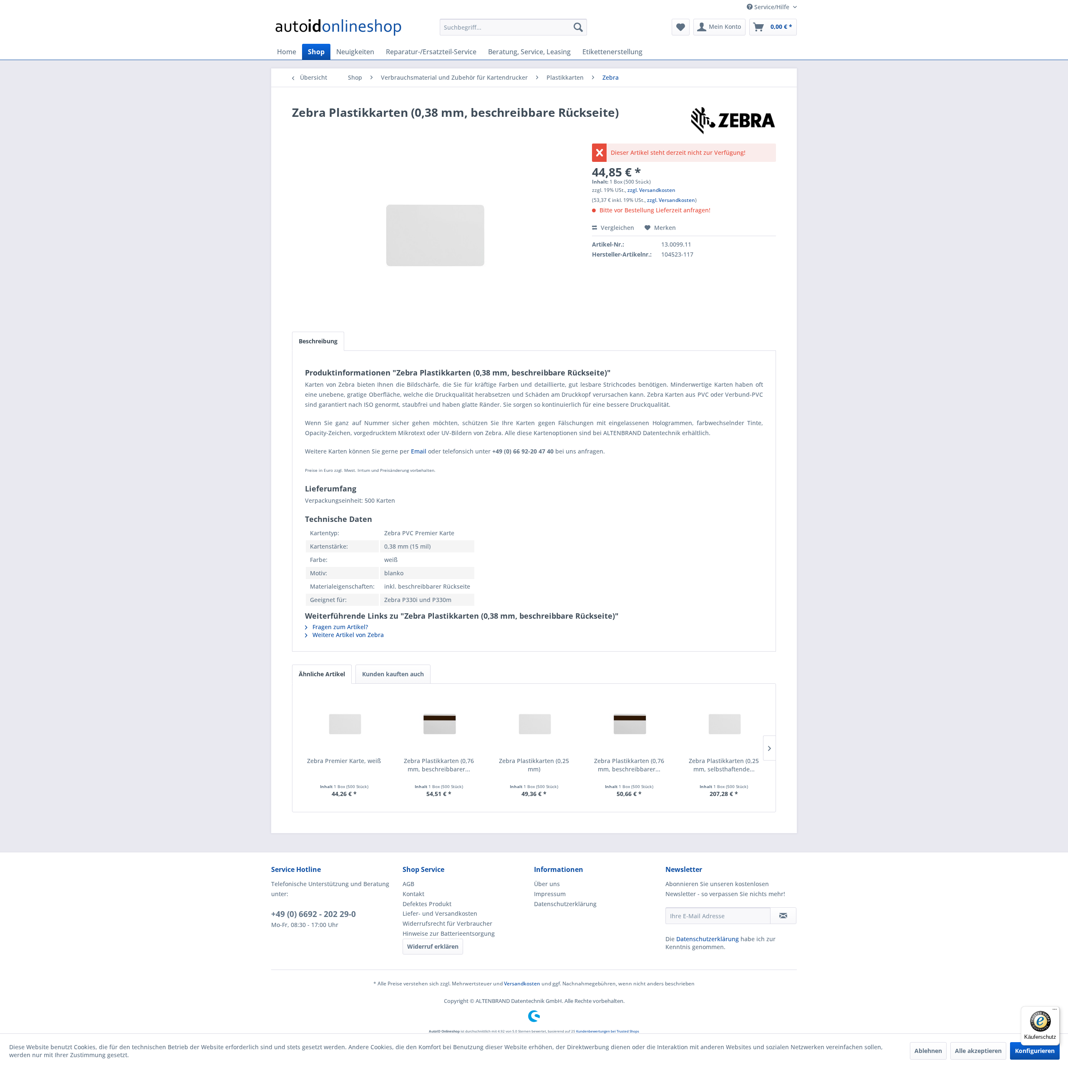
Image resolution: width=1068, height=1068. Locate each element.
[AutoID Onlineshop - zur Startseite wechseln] (338, 29)
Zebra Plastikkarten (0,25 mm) (534, 765)
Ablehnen (928, 1051)
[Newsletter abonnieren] (783, 915)
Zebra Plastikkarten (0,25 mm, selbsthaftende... (724, 765)
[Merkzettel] (681, 27)
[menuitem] (513, 27)
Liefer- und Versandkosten (440, 913)
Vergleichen (616, 228)
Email (418, 451)
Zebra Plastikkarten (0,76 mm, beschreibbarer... (439, 765)
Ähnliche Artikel (322, 674)
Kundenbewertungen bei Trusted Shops (607, 1031)
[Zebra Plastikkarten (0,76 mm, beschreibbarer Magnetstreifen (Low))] (439, 723)
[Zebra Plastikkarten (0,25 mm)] (534, 723)
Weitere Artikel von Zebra (347, 635)
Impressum (550, 894)
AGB (408, 884)
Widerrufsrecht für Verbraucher (447, 923)
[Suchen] (578, 27)
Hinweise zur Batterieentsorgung (449, 933)
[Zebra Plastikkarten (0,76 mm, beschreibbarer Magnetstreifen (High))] (629, 723)
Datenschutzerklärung (565, 904)
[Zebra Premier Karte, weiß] (344, 723)
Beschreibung (318, 341)
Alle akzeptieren (978, 1051)
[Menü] (1055, 1011)
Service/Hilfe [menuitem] (772, 7)
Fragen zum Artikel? (339, 627)
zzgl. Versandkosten (651, 190)
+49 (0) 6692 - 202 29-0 (313, 914)
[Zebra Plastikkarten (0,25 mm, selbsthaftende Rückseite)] (724, 723)
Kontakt (413, 894)
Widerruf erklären (432, 946)
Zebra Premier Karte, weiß (344, 761)
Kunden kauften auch (393, 674)
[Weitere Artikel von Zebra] (733, 120)
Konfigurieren (1035, 1051)
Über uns (547, 884)
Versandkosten (522, 983)
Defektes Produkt (427, 904)
